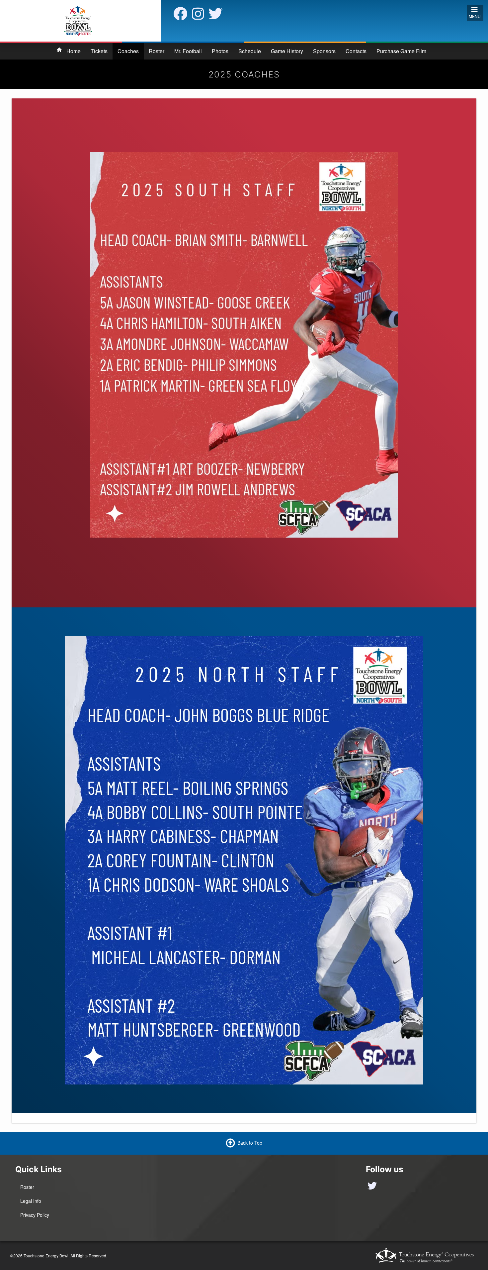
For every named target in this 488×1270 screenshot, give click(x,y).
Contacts (356, 51)
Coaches (128, 51)
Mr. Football (188, 51)
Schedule (249, 51)
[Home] (78, 20)
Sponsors (324, 51)
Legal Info (30, 1201)
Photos (220, 51)
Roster (156, 51)
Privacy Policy (34, 1214)
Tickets (99, 51)
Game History (287, 51)
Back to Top (249, 1142)
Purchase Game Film (401, 51)
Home (73, 51)
